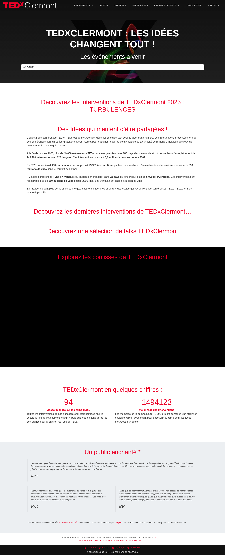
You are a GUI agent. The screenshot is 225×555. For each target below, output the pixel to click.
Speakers (120, 5)
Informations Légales (89, 540)
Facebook (119, 548)
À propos (213, 5)
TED (155, 538)
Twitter (105, 548)
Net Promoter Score (67, 522)
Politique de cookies (113, 540)
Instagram (135, 548)
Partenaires (140, 5)
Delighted (119, 522)
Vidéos (103, 5)
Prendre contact (165, 5)
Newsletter (193, 5)
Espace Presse (133, 540)
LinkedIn (91, 548)
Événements (82, 5)
